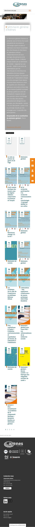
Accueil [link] (3, 16)
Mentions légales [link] (7, 517)
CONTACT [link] (7, 488)
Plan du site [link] (6, 516)
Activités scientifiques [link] (13, 16)
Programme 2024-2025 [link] (14, 127)
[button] (32, 160)
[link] (19, 4)
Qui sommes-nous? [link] (8, 514)
